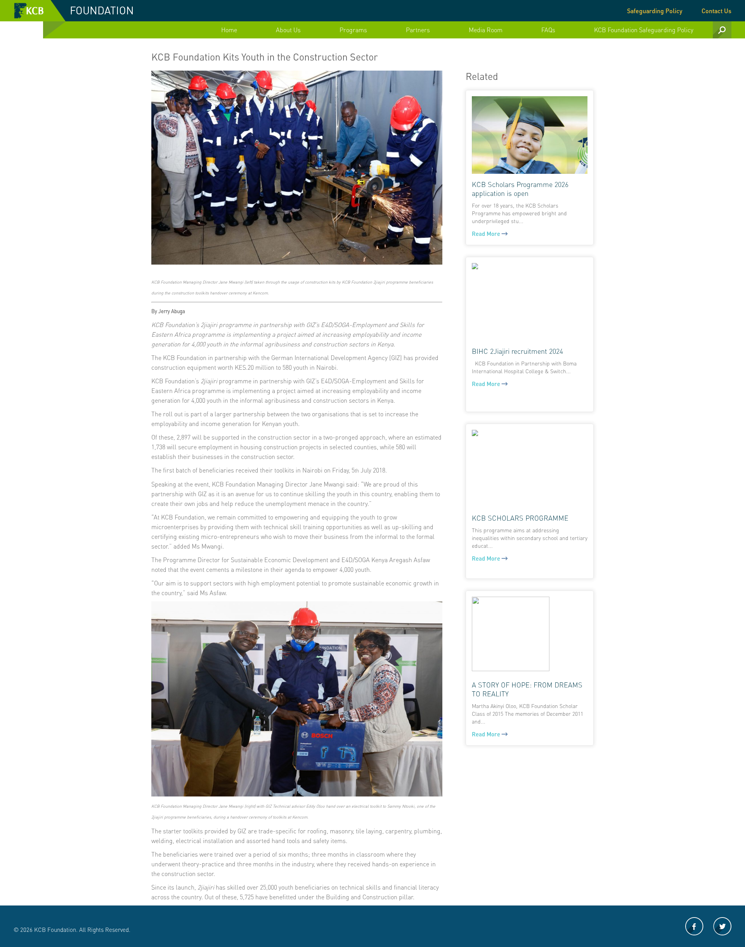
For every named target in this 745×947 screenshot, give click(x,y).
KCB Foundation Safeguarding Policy (643, 30)
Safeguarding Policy (654, 11)
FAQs (548, 30)
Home (229, 30)
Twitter (722, 926)
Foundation (102, 10)
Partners (418, 30)
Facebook (694, 926)
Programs (353, 30)
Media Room (485, 30)
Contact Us (716, 11)
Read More (487, 233)
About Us (288, 30)
